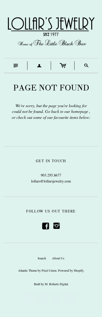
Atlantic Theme (27, 270)
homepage (79, 111)
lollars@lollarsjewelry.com (51, 181)
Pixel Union (49, 270)
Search (42, 258)
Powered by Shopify (70, 270)
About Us (58, 258)
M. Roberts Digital (56, 284)
